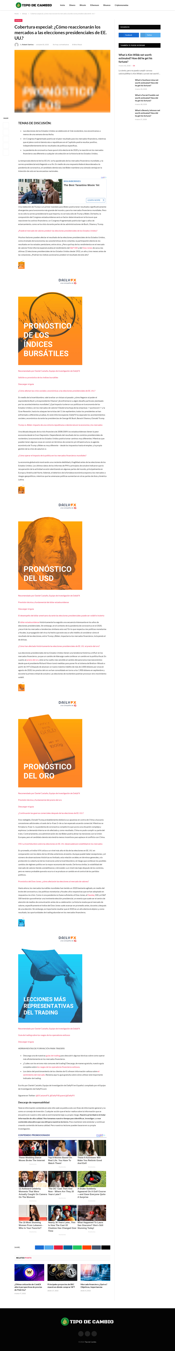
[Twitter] (6, 132)
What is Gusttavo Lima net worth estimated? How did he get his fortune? (146, 83)
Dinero (72, 5)
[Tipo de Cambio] (33, 5)
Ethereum (94, 5)
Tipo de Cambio (90, 1342)
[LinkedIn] (6, 139)
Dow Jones (87, 248)
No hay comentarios (61, 45)
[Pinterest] (6, 146)
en (134, 66)
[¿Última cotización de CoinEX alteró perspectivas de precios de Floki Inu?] (29, 1272)
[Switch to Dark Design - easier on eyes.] (159, 5)
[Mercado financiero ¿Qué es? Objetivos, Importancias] (95, 1272)
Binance (106, 5)
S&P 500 (74, 248)
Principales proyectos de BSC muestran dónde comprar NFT (61, 1285)
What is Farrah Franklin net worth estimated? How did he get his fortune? (147, 98)
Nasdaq (91, 895)
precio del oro (33, 660)
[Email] (6, 153)
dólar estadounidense (29, 622)
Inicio (62, 5)
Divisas (18, 20)
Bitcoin (83, 5)
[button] (62, 323)
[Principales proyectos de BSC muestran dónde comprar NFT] (62, 1272)
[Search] (156, 5)
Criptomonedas (121, 5)
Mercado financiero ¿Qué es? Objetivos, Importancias (94, 1285)
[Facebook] (6, 125)
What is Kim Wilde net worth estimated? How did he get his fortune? (135, 58)
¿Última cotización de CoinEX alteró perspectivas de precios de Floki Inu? (28, 1287)
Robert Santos (28, 45)
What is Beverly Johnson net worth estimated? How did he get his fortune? (147, 113)
